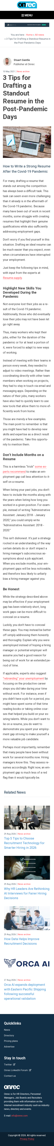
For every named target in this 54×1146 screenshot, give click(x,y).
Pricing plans (11, 1040)
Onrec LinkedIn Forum (16, 1070)
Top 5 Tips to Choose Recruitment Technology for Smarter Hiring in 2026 (24, 843)
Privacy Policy (27, 1139)
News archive (23, 71)
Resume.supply (12, 278)
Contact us (10, 1075)
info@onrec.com (19, 1115)
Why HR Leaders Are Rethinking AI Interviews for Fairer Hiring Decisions (27, 893)
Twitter (8, 1064)
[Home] (27, 6)
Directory (9, 1035)
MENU (28, 15)
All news (39, 34)
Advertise (9, 1046)
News (7, 1029)
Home (29, 34)
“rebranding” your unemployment (23, 678)
